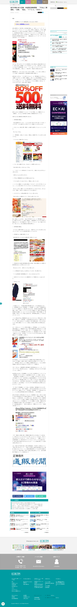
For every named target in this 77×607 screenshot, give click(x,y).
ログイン (52, 595)
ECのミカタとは (15, 595)
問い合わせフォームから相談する (27, 582)
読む (22, 1)
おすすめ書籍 (47, 585)
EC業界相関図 (36, 597)
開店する (45, 1)
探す (34, 1)
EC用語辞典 (47, 587)
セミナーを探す (48, 581)
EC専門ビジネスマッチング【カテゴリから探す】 (38, 584)
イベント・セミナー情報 (35, 512)
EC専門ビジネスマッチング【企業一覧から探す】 (38, 587)
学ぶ (39, 1)
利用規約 (13, 596)
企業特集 (12, 512)
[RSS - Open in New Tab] (65, 8)
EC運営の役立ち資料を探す (49, 584)
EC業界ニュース (15, 583)
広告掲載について (26, 596)
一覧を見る (26, 532)
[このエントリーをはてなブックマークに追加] (43, 12)
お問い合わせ (25, 598)
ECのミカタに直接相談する (60, 585)
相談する (28, 1)
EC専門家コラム (15, 586)
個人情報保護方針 (15, 598)
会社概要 (25, 595)
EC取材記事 (14, 584)
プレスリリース (14, 589)
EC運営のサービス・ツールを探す (38, 582)
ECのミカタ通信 (37, 599)
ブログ (13, 587)
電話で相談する (26, 584)
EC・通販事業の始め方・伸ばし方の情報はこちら (60, 582)
